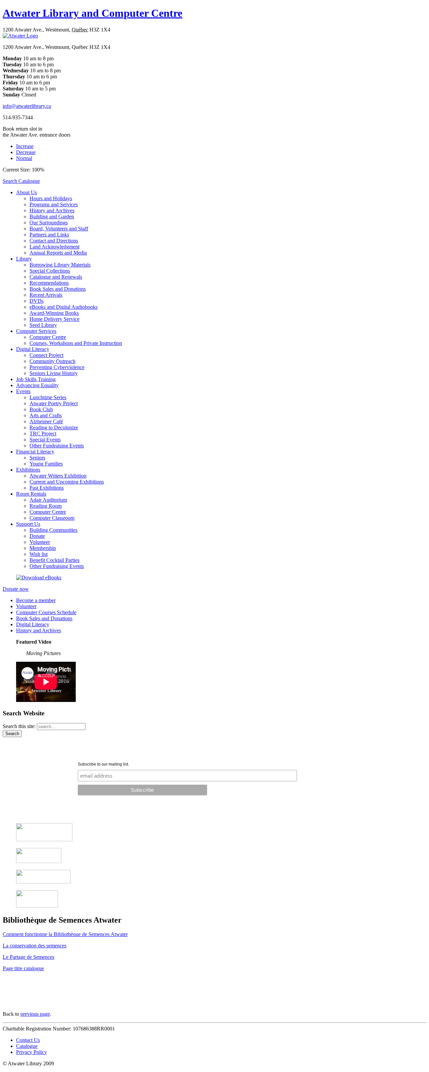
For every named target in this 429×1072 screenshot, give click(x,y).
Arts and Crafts (45, 415)
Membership (42, 548)
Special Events (45, 439)
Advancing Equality (37, 385)
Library (24, 259)
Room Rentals (31, 494)
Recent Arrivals (45, 295)
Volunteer (39, 542)
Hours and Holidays (50, 198)
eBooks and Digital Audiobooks (63, 307)
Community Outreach (52, 361)
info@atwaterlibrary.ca (27, 106)
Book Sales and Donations (57, 289)
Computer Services (36, 331)
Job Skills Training (36, 379)
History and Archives (51, 210)
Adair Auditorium (48, 500)
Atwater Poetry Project (53, 403)
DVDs (36, 301)
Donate (37, 536)
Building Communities (53, 530)
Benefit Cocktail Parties (54, 560)
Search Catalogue (21, 181)
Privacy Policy (31, 1052)
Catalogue (27, 1046)
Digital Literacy (32, 349)
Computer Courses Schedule (46, 612)
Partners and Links (49, 234)
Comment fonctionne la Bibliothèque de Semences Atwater (65, 934)
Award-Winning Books (54, 313)
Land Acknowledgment (54, 246)
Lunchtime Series (47, 397)
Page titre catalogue (23, 968)
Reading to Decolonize (53, 427)
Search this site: (20, 726)
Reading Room (45, 506)
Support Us (28, 524)
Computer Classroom (51, 518)
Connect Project (46, 355)
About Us (26, 192)
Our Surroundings (48, 222)
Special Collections (49, 271)
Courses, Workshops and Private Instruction (75, 343)
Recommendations (49, 283)
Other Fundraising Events (56, 445)
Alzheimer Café (46, 421)
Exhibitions (28, 470)
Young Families (46, 464)
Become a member (36, 600)
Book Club (41, 409)
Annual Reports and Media (58, 253)
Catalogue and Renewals (55, 277)
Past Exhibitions (46, 488)
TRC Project (42, 433)
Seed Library (43, 325)
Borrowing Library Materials (59, 265)
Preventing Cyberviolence (56, 367)
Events (23, 391)
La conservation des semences (34, 945)
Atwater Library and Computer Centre (92, 13)
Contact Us (28, 1040)
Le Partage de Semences (28, 957)
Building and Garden (51, 216)
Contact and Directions (53, 240)
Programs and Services (53, 204)
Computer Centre (47, 337)
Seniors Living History (53, 373)
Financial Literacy (35, 451)
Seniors (37, 457)
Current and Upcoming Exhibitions (66, 482)
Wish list (38, 554)
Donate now (16, 589)
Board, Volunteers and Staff (58, 228)
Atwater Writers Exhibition (57, 476)
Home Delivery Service (54, 319)
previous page (35, 1014)
